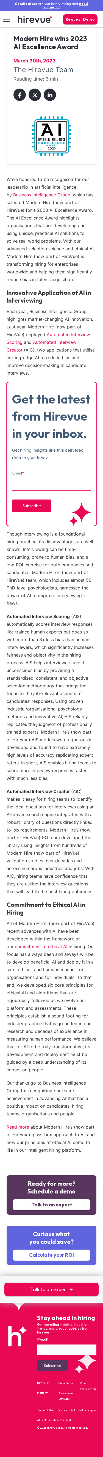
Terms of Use (45, 1410)
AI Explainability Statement (54, 1420)
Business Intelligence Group (41, 194)
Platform (42, 1393)
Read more (18, 1127)
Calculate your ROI (51, 1255)
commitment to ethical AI (41, 946)
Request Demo (80, 19)
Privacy (62, 1410)
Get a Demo (66, 1383)
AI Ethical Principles (83, 1410)
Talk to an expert (51, 1204)
